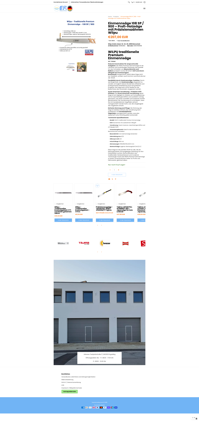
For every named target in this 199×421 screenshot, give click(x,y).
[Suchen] (129, 2)
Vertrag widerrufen (69, 391)
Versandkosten (125, 40)
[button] (109, 179)
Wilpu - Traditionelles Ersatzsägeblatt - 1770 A (82, 209)
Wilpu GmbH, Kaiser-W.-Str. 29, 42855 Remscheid (124, 44)
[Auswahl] (118, 169)
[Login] (144, 2)
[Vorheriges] (54, 38)
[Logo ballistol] (125, 243)
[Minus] (110, 169)
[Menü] (144, 8)
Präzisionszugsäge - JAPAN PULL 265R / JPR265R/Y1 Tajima (104, 208)
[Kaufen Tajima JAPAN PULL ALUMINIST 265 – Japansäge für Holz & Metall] (125, 193)
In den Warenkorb (117, 175)
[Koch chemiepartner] (63, 243)
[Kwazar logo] (104, 243)
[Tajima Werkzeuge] (84, 243)
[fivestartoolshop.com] (63, 8)
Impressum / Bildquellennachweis (71, 388)
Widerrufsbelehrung (67, 380)
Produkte (116, 16)
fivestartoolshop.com (97, 402)
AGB (62, 385)
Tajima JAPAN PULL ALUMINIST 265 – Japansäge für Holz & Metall (125, 209)
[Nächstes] (97, 38)
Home (110, 16)
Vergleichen (60, 204)
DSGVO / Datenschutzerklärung (71, 382)
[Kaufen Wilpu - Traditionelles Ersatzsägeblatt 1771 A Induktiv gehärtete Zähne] (63, 193)
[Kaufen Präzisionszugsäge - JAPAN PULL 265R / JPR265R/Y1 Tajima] (104, 193)
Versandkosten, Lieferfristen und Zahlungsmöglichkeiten (78, 377)
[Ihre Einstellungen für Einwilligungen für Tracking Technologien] (196, 418)
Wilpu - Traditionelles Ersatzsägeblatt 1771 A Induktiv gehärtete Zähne (63, 210)
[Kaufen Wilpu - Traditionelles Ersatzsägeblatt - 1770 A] (84, 193)
